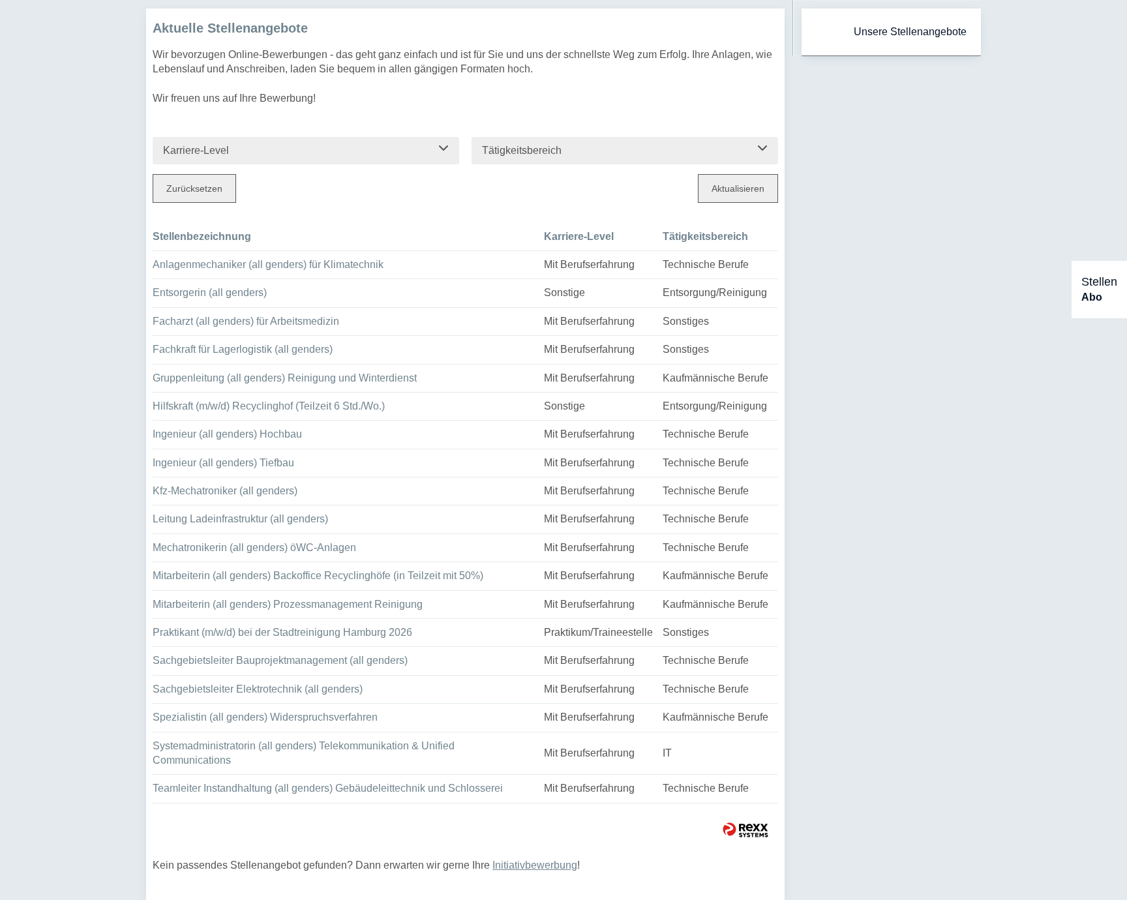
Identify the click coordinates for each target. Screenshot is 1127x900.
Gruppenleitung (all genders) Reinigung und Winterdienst (285, 377)
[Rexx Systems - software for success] (745, 829)
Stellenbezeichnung (202, 236)
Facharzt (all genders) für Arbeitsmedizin (246, 321)
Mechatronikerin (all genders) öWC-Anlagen (254, 547)
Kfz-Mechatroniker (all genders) (225, 490)
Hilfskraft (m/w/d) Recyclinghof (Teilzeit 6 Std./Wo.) (269, 406)
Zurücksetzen (194, 188)
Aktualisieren (738, 188)
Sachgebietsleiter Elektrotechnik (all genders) (258, 689)
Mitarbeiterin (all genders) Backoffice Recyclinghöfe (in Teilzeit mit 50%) (318, 575)
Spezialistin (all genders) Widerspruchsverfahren (265, 717)
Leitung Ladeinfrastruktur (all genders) (240, 518)
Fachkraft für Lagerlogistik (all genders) (243, 349)
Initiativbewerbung (534, 865)
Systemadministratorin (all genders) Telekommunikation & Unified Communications (304, 753)
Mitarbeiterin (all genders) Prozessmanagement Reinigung (288, 604)
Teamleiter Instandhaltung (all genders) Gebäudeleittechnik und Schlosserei (328, 788)
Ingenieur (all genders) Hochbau (227, 434)
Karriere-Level (579, 236)
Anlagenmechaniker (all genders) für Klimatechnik (268, 264)
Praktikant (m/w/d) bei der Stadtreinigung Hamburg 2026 (282, 632)
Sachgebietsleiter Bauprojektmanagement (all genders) (280, 660)
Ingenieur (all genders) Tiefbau (223, 462)
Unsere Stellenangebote (910, 31)
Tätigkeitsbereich (705, 236)
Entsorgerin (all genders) (210, 292)
